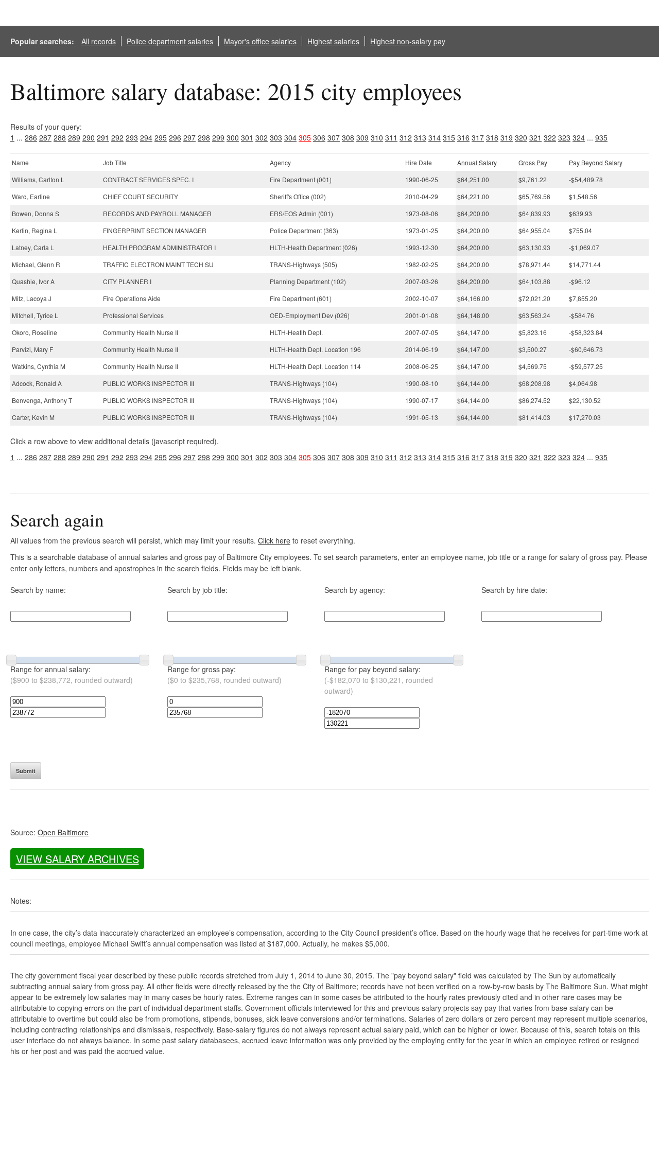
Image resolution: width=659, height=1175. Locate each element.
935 (601, 137)
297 (189, 137)
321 (535, 137)
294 (146, 137)
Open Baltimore (63, 832)
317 (478, 137)
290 (88, 137)
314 (434, 137)
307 (333, 137)
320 (521, 137)
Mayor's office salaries (260, 41)
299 (218, 137)
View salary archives (77, 858)
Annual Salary (477, 162)
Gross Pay (532, 162)
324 (579, 137)
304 (290, 137)
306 (319, 137)
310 (377, 137)
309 (362, 137)
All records (98, 41)
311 (391, 137)
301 (247, 137)
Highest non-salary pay (407, 41)
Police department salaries (170, 41)
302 (261, 137)
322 (550, 137)
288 (60, 137)
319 (506, 137)
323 (564, 137)
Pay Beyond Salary (595, 162)
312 (406, 137)
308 (348, 137)
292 (117, 137)
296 (175, 137)
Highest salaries (333, 41)
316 (463, 137)
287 (45, 137)
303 (276, 137)
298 (204, 137)
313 (420, 137)
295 (160, 137)
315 (449, 137)
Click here (274, 540)
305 (305, 137)
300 (233, 137)
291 (103, 137)
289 (74, 137)
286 (31, 137)
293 (132, 137)
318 (492, 137)
